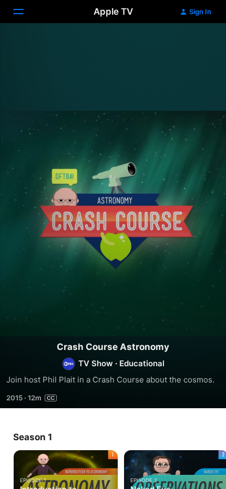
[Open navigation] (24, 11)
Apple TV (113, 11)
